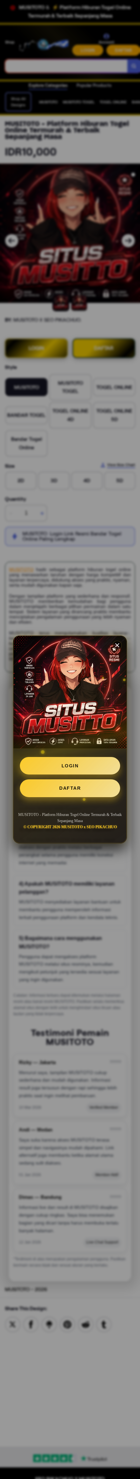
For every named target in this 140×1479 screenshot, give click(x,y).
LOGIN (70, 765)
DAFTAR (70, 788)
